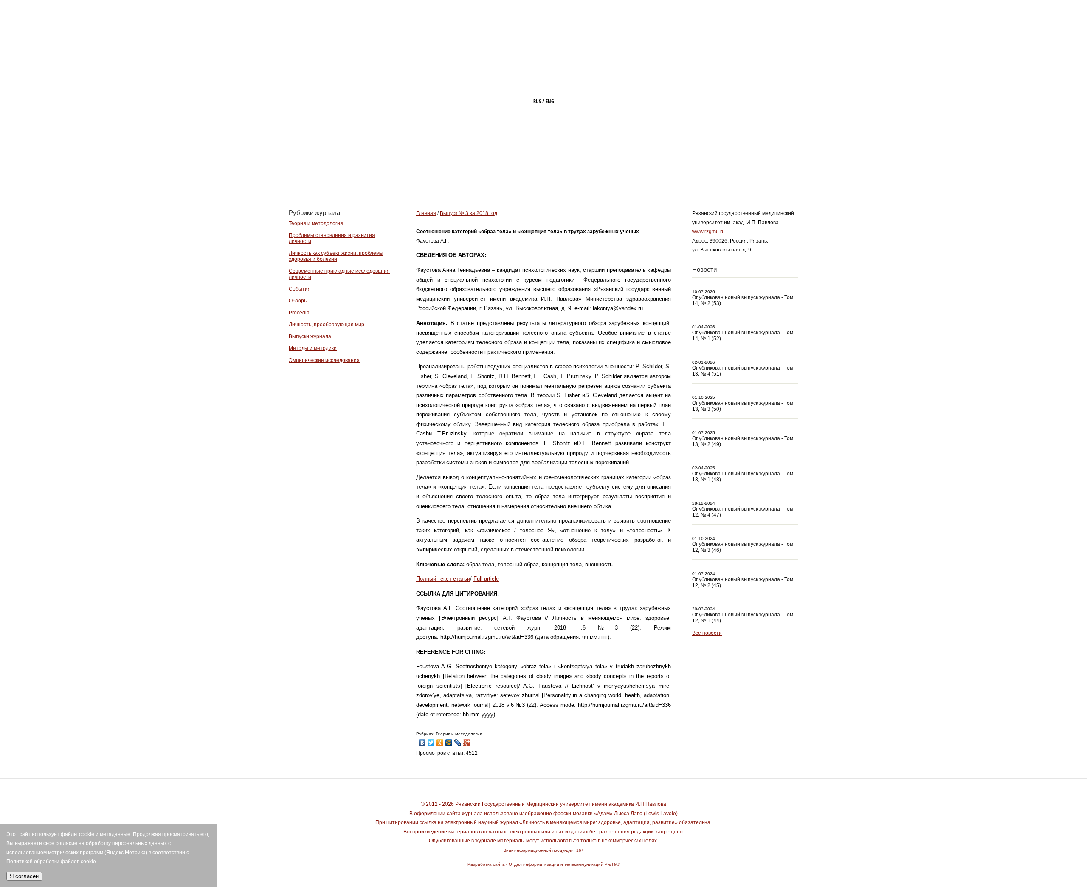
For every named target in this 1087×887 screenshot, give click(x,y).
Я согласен (24, 876)
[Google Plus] (466, 740)
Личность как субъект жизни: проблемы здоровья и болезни (336, 256)
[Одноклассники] (440, 740)
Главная (483, 177)
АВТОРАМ (651, 177)
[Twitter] (431, 740)
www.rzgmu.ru (708, 231)
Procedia (299, 313)
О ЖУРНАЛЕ (538, 177)
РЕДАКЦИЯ (596, 177)
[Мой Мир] (449, 740)
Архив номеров (715, 177)
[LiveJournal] (457, 740)
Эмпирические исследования (324, 360)
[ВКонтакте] (422, 740)
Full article (486, 579)
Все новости (707, 633)
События (300, 289)
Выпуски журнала (310, 336)
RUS (537, 101)
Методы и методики (313, 348)
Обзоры (298, 301)
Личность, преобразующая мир (326, 325)
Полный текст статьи (443, 579)
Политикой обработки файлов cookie (51, 861)
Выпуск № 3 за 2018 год (468, 213)
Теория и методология (316, 223)
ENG (550, 101)
